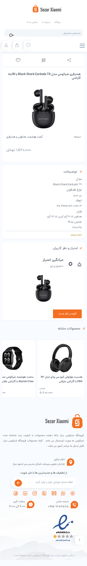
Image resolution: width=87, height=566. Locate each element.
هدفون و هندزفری (16, 137)
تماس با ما (32, 22)
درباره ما (46, 22)
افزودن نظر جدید (67, 314)
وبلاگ (57, 22)
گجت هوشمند (35, 137)
